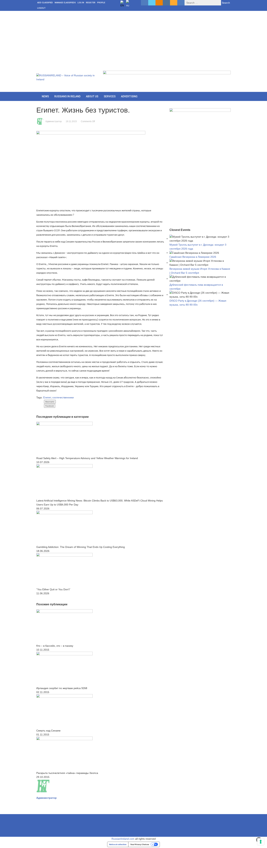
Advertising (129, 96)
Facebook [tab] (49, 406)
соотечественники (63, 397)
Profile (101, 2)
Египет (47, 397)
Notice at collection (117, 844)
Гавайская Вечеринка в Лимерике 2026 (192, 256)
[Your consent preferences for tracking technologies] (260, 841)
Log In (81, 2)
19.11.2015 (71, 121)
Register (90, 2)
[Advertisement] (133, 38)
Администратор (53, 121)
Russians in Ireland (67, 96)
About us (92, 96)
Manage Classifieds (65, 2)
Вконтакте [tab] (49, 402)
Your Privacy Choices (139, 844)
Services (110, 96)
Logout (41, 8)
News (45, 96)
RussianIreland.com (123, 838)
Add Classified (45, 2)
